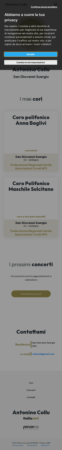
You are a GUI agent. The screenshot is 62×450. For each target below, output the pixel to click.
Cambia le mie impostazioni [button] (30, 62)
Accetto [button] (31, 54)
